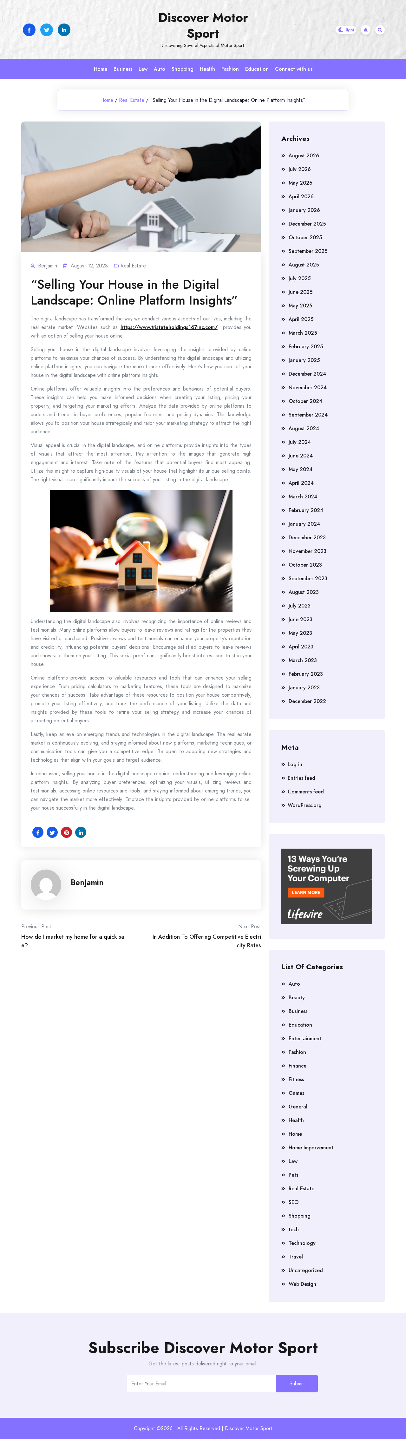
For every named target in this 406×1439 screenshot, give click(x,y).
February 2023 (306, 674)
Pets (293, 1175)
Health (207, 69)
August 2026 (304, 155)
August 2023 (304, 592)
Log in (295, 764)
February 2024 (306, 510)
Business (123, 69)
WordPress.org (305, 805)
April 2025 (301, 319)
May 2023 (300, 633)
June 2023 (300, 619)
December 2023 (307, 537)
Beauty (297, 997)
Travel (296, 1256)
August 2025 (304, 264)
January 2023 (304, 687)
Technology (302, 1243)
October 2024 (305, 401)
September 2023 (308, 578)
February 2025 (306, 346)
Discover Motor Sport (203, 25)
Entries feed (301, 778)
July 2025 (300, 278)
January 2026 (304, 210)
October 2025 (305, 237)
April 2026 (301, 196)
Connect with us (293, 69)
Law (143, 69)
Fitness (296, 1079)
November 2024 (308, 387)
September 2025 (308, 251)
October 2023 (305, 564)
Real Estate (131, 100)
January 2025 (304, 360)
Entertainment (305, 1038)
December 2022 (307, 701)
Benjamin (87, 882)
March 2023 (303, 660)
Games (296, 1093)
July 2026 (300, 169)
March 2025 (303, 333)
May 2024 (300, 469)
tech (294, 1229)
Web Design (302, 1284)
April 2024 (301, 483)
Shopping (182, 69)
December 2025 (307, 223)
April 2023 (301, 646)
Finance (297, 1065)
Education (257, 69)
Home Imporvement (311, 1147)
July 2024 (300, 442)
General (298, 1106)
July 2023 (300, 605)
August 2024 (304, 428)
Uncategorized (306, 1270)
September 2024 (308, 414)
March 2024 (303, 496)
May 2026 (300, 183)
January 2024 (304, 524)
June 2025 (300, 292)
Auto (159, 69)
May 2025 (300, 305)
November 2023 (307, 551)
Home (100, 69)
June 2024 (301, 455)
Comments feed (306, 791)
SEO (293, 1202)
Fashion (230, 69)
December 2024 (307, 374)
